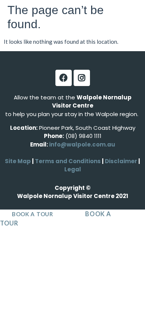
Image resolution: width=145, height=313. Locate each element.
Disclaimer (121, 161)
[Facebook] (63, 78)
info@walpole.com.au (82, 144)
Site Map (18, 161)
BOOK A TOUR (32, 214)
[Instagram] (82, 78)
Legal (72, 169)
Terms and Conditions (68, 161)
